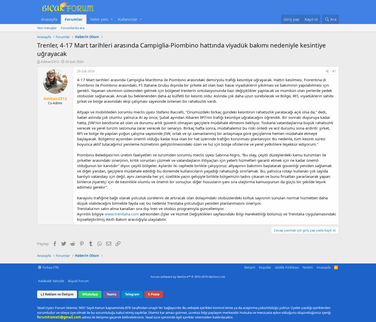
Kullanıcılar (127, 19)
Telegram (132, 294)
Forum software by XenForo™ (188, 277)
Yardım (307, 267)
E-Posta (153, 294)
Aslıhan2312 (50, 61)
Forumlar (74, 19)
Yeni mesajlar (47, 28)
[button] (111, 19)
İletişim (249, 267)
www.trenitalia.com (122, 213)
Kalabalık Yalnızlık (51, 281)
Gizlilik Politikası (287, 267)
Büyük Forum (78, 281)
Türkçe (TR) (50, 267)
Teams (111, 294)
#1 (334, 71)
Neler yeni (99, 19)
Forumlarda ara (72, 28)
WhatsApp (90, 294)
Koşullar (265, 267)
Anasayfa (49, 19)
